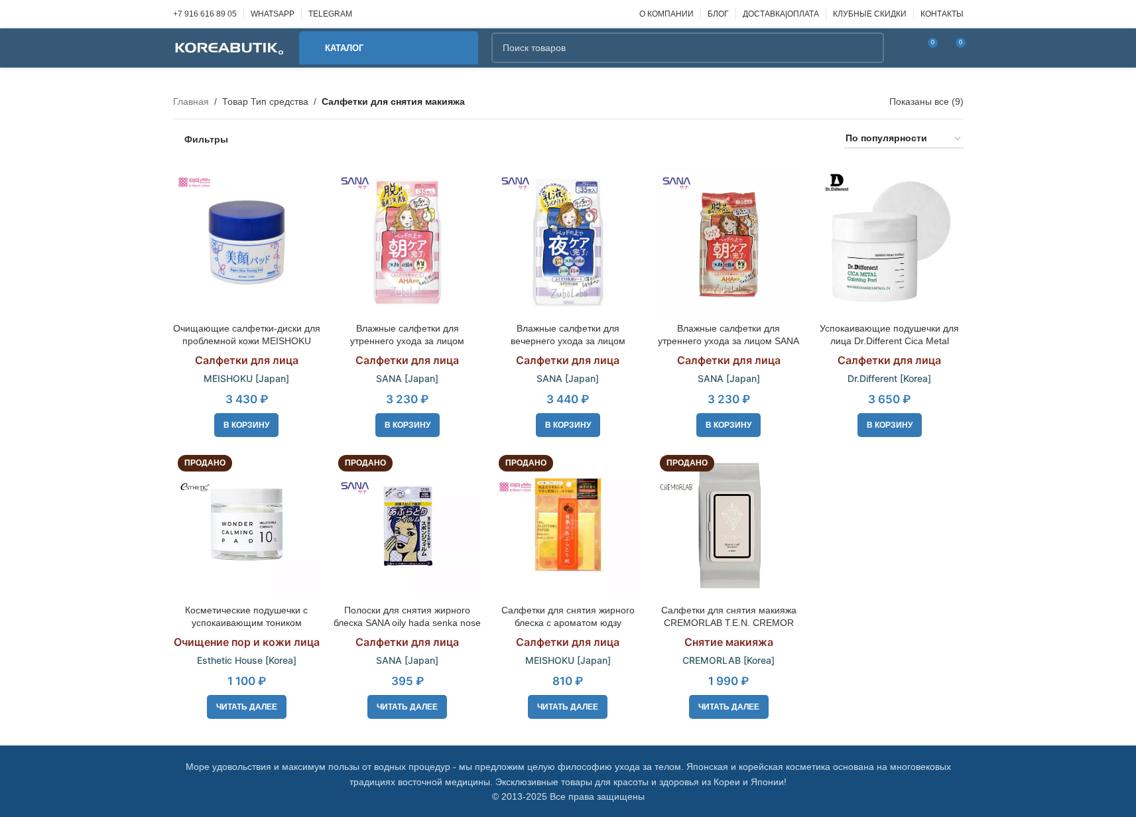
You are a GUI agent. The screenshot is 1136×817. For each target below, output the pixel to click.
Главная (191, 101)
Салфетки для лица (246, 360)
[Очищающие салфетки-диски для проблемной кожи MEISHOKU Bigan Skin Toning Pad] (246, 242)
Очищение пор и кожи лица (247, 642)
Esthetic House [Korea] (246, 660)
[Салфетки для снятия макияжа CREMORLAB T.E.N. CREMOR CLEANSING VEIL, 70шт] (728, 523)
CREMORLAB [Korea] (728, 660)
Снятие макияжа (728, 642)
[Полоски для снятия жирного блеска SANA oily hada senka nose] (407, 523)
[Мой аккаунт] (903, 47)
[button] (246, 425)
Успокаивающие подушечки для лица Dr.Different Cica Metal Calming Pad (889, 341)
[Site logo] (229, 47)
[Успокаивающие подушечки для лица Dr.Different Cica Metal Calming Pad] (889, 242)
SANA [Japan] (407, 378)
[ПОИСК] (868, 47)
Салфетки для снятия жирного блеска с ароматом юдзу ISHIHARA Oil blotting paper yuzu (567, 623)
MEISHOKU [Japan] (246, 378)
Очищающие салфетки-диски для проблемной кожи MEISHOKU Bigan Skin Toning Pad (246, 341)
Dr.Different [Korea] (889, 378)
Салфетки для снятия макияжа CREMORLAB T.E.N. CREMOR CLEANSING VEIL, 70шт (728, 623)
